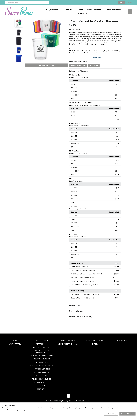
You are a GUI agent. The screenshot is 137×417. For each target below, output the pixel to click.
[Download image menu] (65, 21)
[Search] (47, 2)
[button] (95, 71)
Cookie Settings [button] (110, 414)
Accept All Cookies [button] (127, 414)
